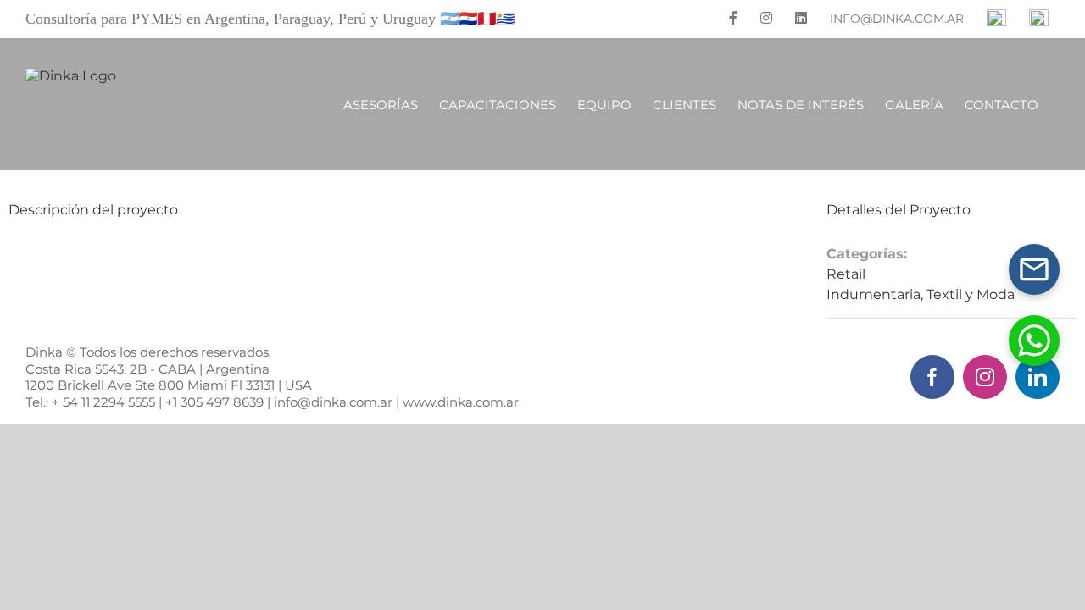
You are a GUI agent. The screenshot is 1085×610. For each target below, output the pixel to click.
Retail (845, 274)
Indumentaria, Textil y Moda (920, 294)
